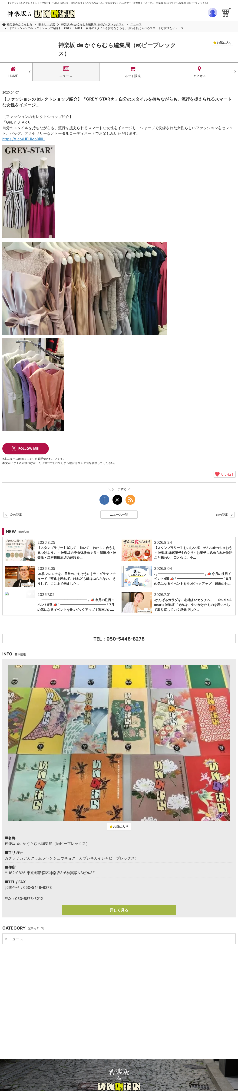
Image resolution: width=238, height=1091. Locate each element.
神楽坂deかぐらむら (19, 24)
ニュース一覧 (119, 514)
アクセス (199, 76)
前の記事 (222, 515)
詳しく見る (119, 910)
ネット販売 (133, 76)
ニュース (136, 24)
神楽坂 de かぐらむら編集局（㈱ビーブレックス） (92, 24)
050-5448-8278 (37, 887)
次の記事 (15, 515)
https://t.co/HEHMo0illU (23, 139)
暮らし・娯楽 (46, 24)
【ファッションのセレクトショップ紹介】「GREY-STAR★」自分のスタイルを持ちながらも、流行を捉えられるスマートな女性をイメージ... (96, 28)
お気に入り (224, 42)
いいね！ (227, 474)
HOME (13, 76)
